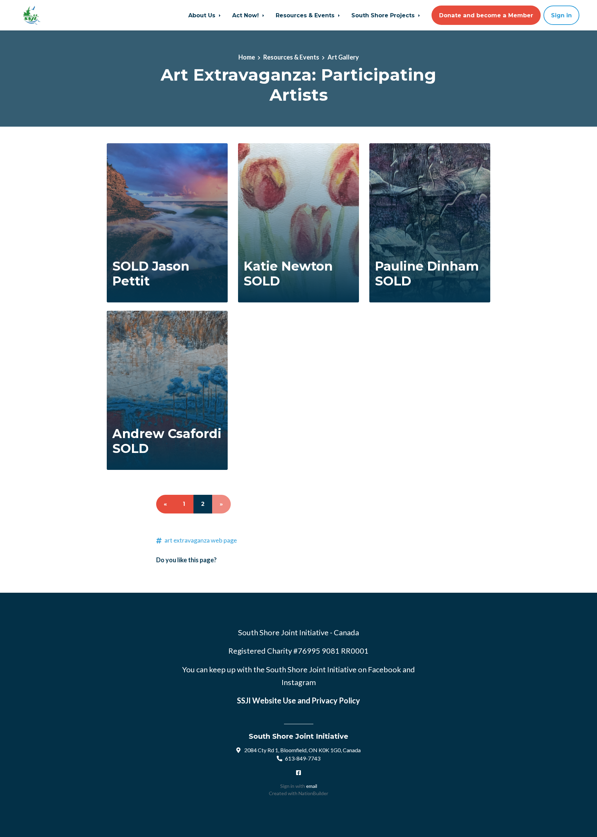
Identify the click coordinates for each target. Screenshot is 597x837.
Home (246, 57)
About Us (202, 15)
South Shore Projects (383, 15)
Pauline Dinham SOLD (427, 273)
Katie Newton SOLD (288, 273)
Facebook (384, 669)
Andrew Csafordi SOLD (166, 441)
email (311, 786)
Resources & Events (306, 15)
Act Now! (246, 15)
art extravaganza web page (200, 540)
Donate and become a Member (486, 15)
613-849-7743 (302, 758)
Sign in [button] (561, 15)
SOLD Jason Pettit (150, 273)
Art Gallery (343, 57)
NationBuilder (313, 793)
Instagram (299, 682)
